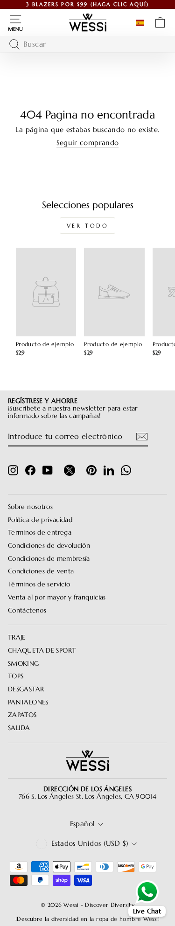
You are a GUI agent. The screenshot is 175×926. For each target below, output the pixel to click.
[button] (142, 23)
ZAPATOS (22, 715)
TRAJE (17, 637)
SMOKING (23, 664)
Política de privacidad (40, 520)
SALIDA (19, 728)
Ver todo (88, 225)
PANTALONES (28, 702)
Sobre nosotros (30, 507)
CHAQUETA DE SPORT (42, 650)
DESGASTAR (26, 689)
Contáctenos (27, 610)
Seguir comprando (87, 143)
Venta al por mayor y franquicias (57, 597)
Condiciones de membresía (49, 559)
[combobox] (85, 44)
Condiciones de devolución (49, 546)
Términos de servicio (39, 584)
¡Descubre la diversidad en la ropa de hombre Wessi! (87, 918)
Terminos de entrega (39, 532)
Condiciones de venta (41, 571)
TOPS (15, 676)
